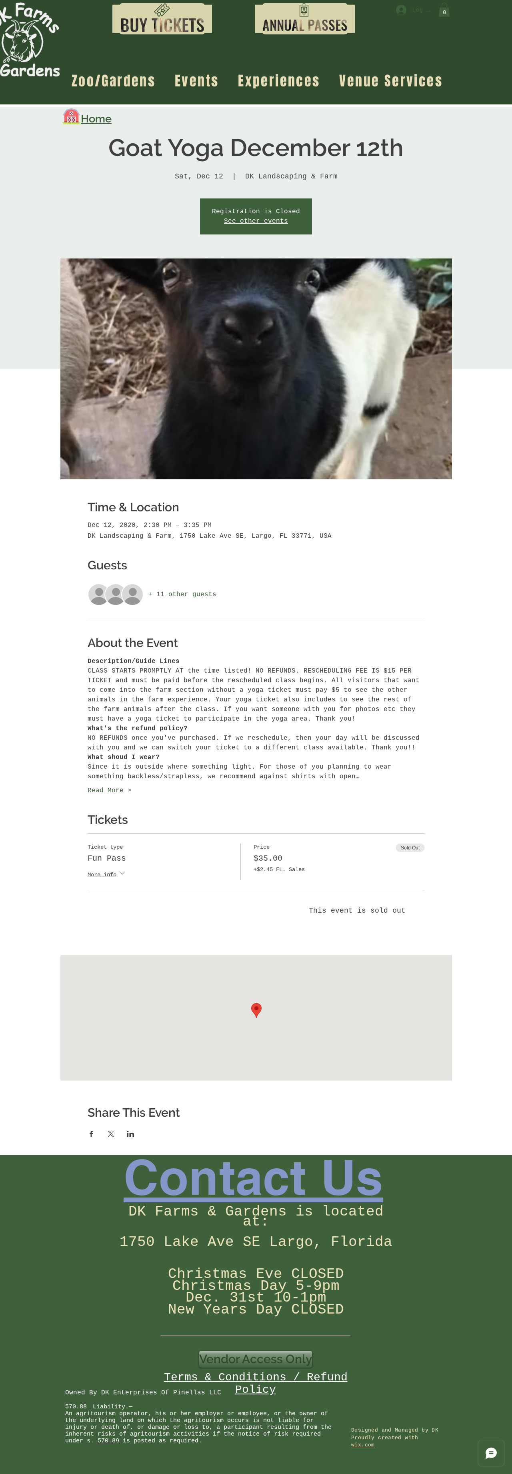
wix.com (363, 1445)
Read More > (110, 790)
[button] (162, 25)
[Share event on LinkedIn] (130, 1134)
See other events (256, 221)
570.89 (108, 1441)
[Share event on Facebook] (91, 1134)
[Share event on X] (111, 1134)
